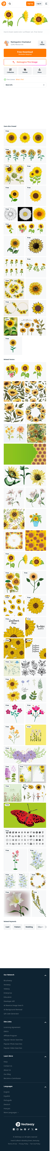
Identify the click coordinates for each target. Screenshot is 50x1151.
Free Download (25, 52)
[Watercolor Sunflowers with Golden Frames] (16, 428)
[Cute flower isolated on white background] (16, 873)
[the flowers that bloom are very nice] (14, 1133)
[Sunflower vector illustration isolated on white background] (14, 216)
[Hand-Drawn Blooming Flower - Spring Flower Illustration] (15, 614)
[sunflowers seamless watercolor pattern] (14, 742)
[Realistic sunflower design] (14, 896)
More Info (9, 84)
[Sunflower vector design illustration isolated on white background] (24, 137)
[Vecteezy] (3, 3)
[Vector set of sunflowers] (24, 1044)
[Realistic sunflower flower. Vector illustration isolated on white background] (10, 270)
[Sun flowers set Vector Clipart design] (14, 366)
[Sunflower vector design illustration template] (13, 485)
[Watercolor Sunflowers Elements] (14, 173)
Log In (39, 4)
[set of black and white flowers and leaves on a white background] (16, 1023)
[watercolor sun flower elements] (12, 849)
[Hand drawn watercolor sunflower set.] (18, 284)
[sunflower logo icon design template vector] (14, 238)
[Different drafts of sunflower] (24, 256)
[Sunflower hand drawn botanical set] (17, 466)
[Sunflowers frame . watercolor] (14, 785)
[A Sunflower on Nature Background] (28, 446)
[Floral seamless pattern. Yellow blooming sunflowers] (13, 634)
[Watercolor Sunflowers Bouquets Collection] (14, 387)
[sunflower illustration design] (14, 323)
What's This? (20, 79)
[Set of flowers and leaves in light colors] (33, 1001)
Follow (42, 44)
